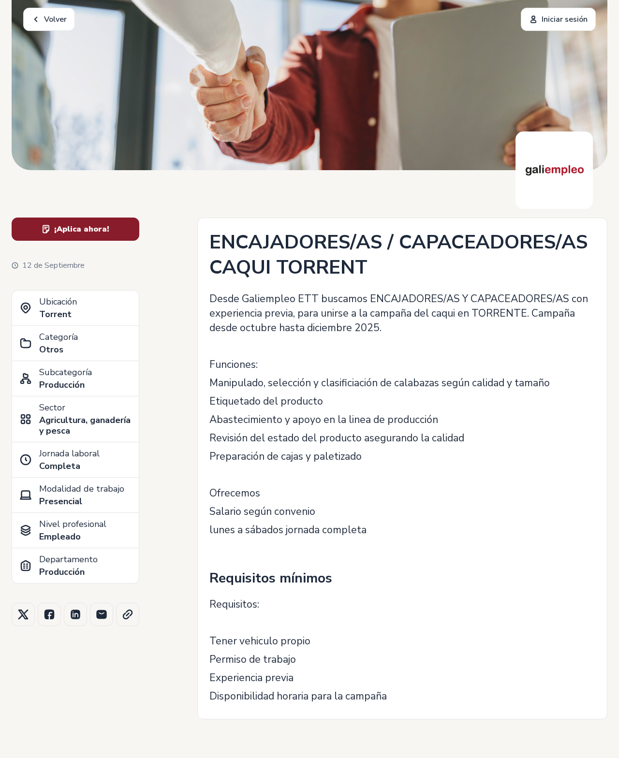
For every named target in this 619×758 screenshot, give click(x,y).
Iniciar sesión (565, 19)
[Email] (101, 614)
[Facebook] (49, 614)
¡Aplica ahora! (81, 229)
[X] (23, 614)
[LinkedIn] (75, 614)
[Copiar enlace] (127, 614)
